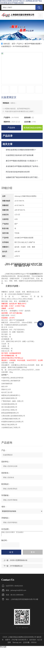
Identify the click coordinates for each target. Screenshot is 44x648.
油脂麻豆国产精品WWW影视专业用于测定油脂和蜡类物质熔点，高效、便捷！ (23, 177)
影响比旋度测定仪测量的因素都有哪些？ (21, 150)
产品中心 (20, 44)
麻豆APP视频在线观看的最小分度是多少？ (22, 161)
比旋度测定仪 (6, 46)
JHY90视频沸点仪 (16, 566)
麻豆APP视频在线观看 (33, 44)
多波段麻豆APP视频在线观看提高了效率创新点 (23, 166)
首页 (13, 44)
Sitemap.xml (17, 642)
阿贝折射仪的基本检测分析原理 (18, 172)
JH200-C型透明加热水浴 (18, 560)
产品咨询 (11, 128)
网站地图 (3, 647)
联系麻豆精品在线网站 (33, 128)
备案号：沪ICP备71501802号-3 (16, 640)
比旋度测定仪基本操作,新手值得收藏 (19, 155)
